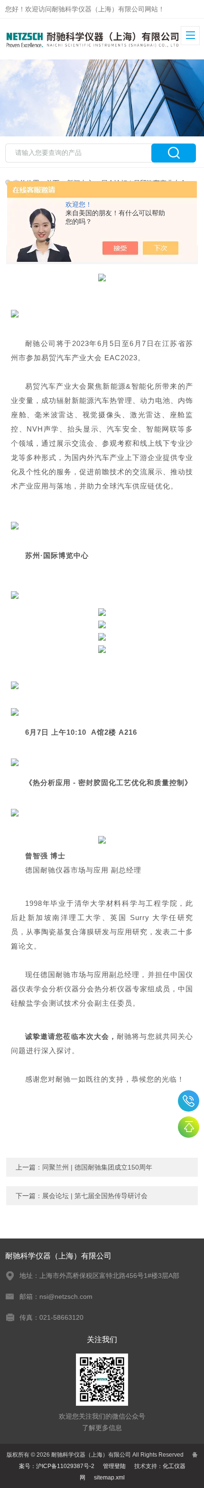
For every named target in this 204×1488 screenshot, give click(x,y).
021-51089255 (188, 1101)
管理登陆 (114, 1466)
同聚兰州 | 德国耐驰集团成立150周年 (97, 1167)
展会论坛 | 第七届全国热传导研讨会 (95, 1196)
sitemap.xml (109, 1477)
